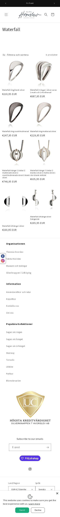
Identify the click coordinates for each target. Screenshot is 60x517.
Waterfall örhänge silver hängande (40, 217)
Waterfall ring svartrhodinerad (15, 131)
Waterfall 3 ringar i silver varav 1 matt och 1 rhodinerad (43, 91)
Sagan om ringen (14, 332)
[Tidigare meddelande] (5, 3)
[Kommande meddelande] (54, 3)
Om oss (10, 312)
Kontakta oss (12, 305)
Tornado (10, 359)
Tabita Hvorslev (13, 258)
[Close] (57, 493)
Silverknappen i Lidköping (18, 272)
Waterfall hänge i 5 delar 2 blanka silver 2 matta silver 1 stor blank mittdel (42, 172)
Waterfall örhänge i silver (13, 226)
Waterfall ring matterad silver (43, 131)
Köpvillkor (11, 299)
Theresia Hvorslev (14, 252)
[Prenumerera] (47, 447)
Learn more (34, 503)
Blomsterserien (13, 380)
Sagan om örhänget (15, 346)
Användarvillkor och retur (18, 292)
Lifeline (9, 366)
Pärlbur (9, 373)
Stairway (10, 353)
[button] (6, 14)
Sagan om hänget (14, 339)
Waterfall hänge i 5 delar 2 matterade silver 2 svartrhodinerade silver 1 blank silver (16, 174)
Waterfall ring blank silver (13, 90)
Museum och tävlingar (16, 265)
